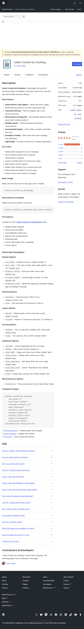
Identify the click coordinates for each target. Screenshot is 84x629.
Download (77, 64)
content (72, 110)
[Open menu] (80, 3)
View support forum (65, 182)
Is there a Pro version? (10, 541)
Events (66, 581)
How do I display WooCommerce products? (18, 451)
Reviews (17, 75)
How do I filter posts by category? (15, 457)
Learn (45, 577)
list (75, 114)
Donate (67, 584)
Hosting (5, 584)
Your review (62, 162)
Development (43, 75)
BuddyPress (7, 605)
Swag (67, 588)
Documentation (49, 581)
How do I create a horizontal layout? (16, 470)
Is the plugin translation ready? (13, 515)
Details (6, 75)
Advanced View (64, 124)
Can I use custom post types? (13, 464)
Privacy (5, 588)
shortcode (78, 118)
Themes (26, 581)
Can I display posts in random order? (16, 509)
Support (79, 75)
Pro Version (7, 437)
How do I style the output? (12, 522)
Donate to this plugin (66, 202)
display (79, 110)
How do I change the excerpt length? (16, 503)
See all (79, 162)
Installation (29, 75)
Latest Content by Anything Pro (29, 222)
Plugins (25, 584)
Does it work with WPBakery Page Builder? (18, 483)
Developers (47, 584)
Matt (5, 598)
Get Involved (68, 577)
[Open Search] (74, 3)
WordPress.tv (49, 588)
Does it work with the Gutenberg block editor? (19, 490)
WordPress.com (9, 595)
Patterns (26, 588)
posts (79, 114)
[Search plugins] (24, 16)
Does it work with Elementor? (13, 477)
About (4, 577)
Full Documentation (10, 431)
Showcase (26, 577)
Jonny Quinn (21, 66)
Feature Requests (10, 434)
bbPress (6, 602)
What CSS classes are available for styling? (18, 528)
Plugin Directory (7, 9)
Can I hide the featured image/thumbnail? (17, 496)
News (4, 581)
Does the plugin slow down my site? (15, 535)
